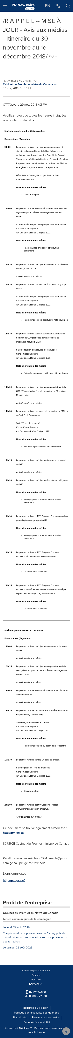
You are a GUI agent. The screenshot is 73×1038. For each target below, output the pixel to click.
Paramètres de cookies (46, 1017)
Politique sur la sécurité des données (36, 1013)
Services (34, 984)
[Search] (68, 6)
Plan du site (20, 1017)
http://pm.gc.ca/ (14, 880)
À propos (36, 979)
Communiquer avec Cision (36, 970)
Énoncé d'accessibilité (37, 1022)
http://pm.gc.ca (13, 832)
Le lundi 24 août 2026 (16, 927)
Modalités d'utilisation (35, 1008)
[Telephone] (58, 6)
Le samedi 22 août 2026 (17, 948)
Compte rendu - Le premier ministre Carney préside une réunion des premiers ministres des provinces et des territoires (35, 937)
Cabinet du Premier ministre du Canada (30, 913)
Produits (36, 975)
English (53, 56)
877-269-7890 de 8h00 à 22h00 (36, 994)
